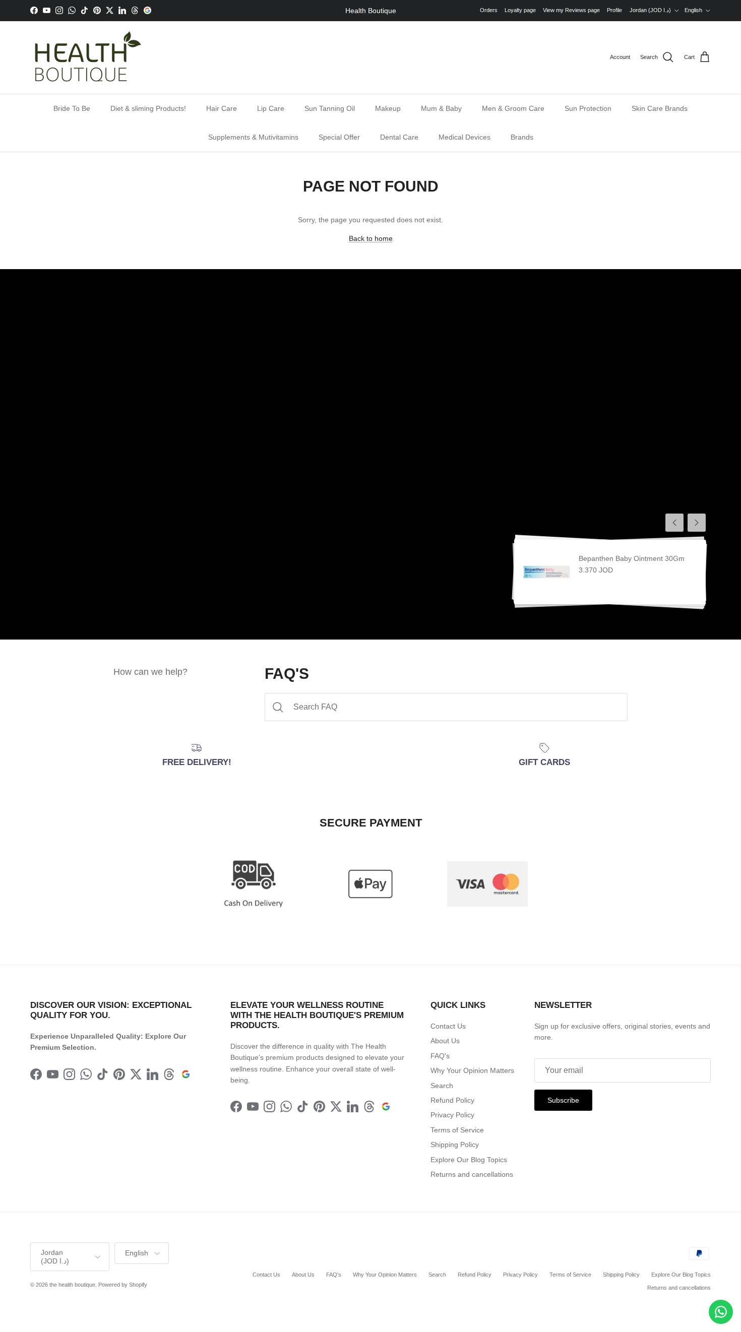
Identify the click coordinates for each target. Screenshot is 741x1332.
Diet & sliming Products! (148, 108)
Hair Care (221, 108)
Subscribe (563, 1100)
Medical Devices (464, 137)
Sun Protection (588, 108)
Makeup (388, 108)
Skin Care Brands (660, 108)
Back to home (371, 238)
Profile (614, 10)
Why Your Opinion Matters (472, 1070)
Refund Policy (452, 1100)
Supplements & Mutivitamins (253, 137)
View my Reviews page (571, 10)
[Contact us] (721, 1312)
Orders (489, 10)
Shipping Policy (454, 1144)
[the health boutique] (85, 57)
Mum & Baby (441, 108)
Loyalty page (520, 10)
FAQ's (440, 1056)
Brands (522, 137)
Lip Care (270, 108)
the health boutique (72, 1285)
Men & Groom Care (513, 108)
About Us (445, 1041)
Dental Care (399, 137)
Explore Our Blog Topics (468, 1160)
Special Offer (339, 137)
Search (441, 1086)
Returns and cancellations (471, 1174)
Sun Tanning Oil (329, 108)
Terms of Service (457, 1130)
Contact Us (448, 1026)
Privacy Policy (452, 1115)
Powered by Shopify (122, 1285)
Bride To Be (71, 108)
